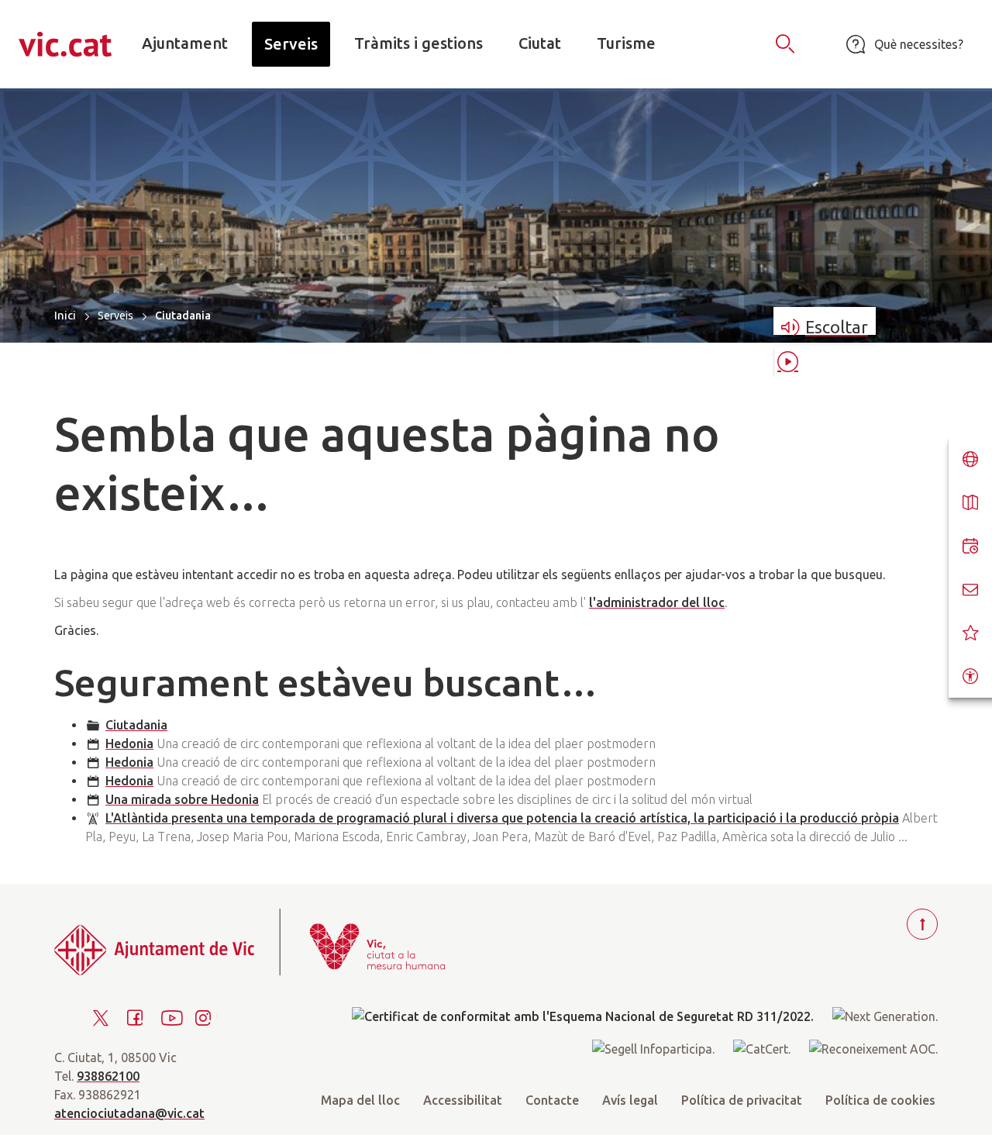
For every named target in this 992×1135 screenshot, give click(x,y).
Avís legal (630, 1100)
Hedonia (129, 743)
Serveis (115, 315)
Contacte (552, 1100)
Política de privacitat (741, 1100)
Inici (65, 315)
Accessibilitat (462, 1100)
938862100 (108, 1076)
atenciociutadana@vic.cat (129, 1113)
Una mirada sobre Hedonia (182, 799)
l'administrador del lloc (657, 602)
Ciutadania (136, 725)
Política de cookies (880, 1100)
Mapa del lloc (360, 1100)
